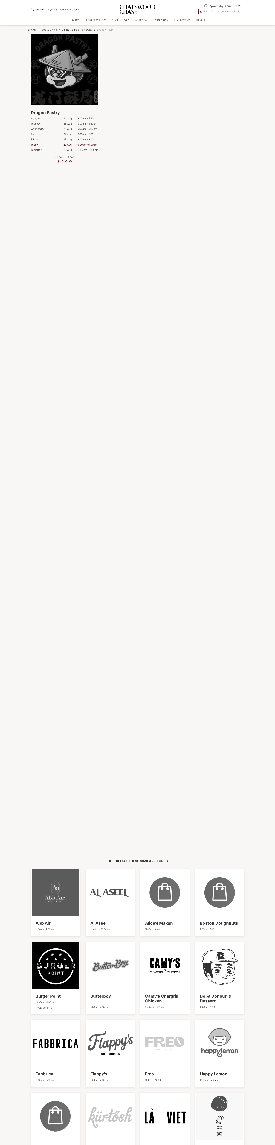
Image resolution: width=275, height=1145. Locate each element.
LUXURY (74, 20)
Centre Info (160, 20)
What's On (141, 20)
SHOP (115, 20)
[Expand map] (174, 435)
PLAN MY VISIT (181, 20)
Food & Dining (48, 29)
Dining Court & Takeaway (77, 29)
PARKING (200, 20)
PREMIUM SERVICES (95, 20)
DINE (126, 20)
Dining (32, 29)
